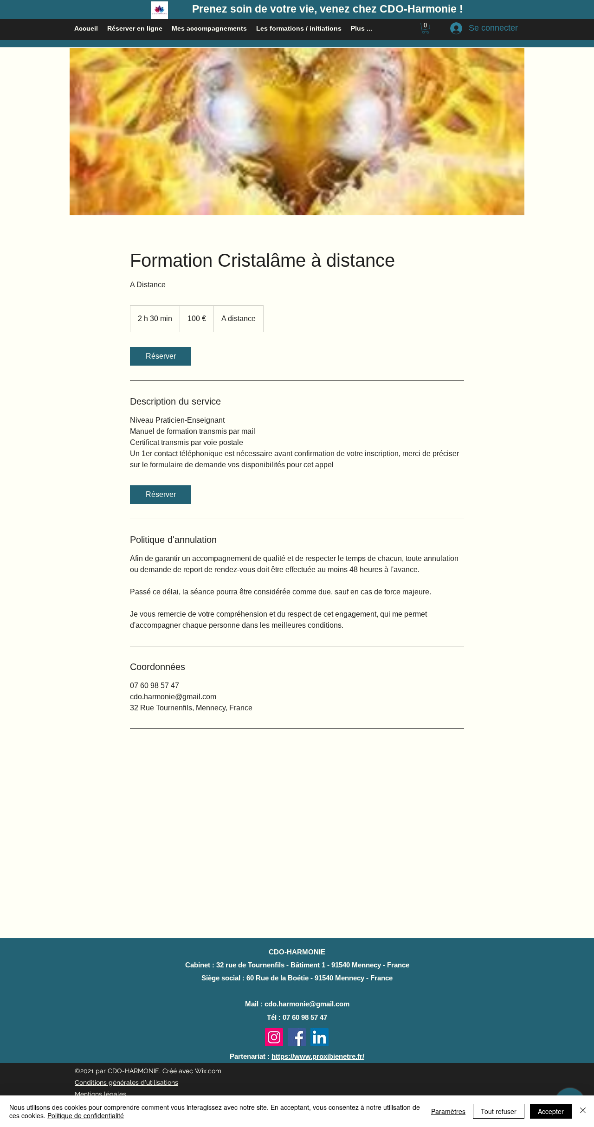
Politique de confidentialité (85, 1115)
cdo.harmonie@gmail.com (307, 1004)
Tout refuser (499, 1111)
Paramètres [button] (448, 1111)
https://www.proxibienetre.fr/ (317, 1056)
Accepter (551, 1111)
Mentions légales (100, 1094)
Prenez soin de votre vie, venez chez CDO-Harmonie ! (327, 9)
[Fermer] (582, 1111)
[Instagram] (274, 1037)
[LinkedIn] (319, 1037)
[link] (160, 356)
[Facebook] (297, 1037)
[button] (425, 28)
